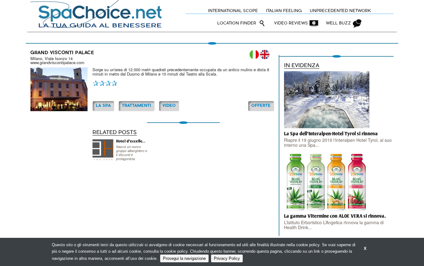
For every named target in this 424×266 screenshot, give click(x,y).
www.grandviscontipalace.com (57, 62)
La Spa (103, 106)
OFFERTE (261, 106)
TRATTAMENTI (136, 106)
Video (169, 106)
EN (264, 54)
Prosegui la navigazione (184, 258)
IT (254, 54)
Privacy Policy (227, 258)
